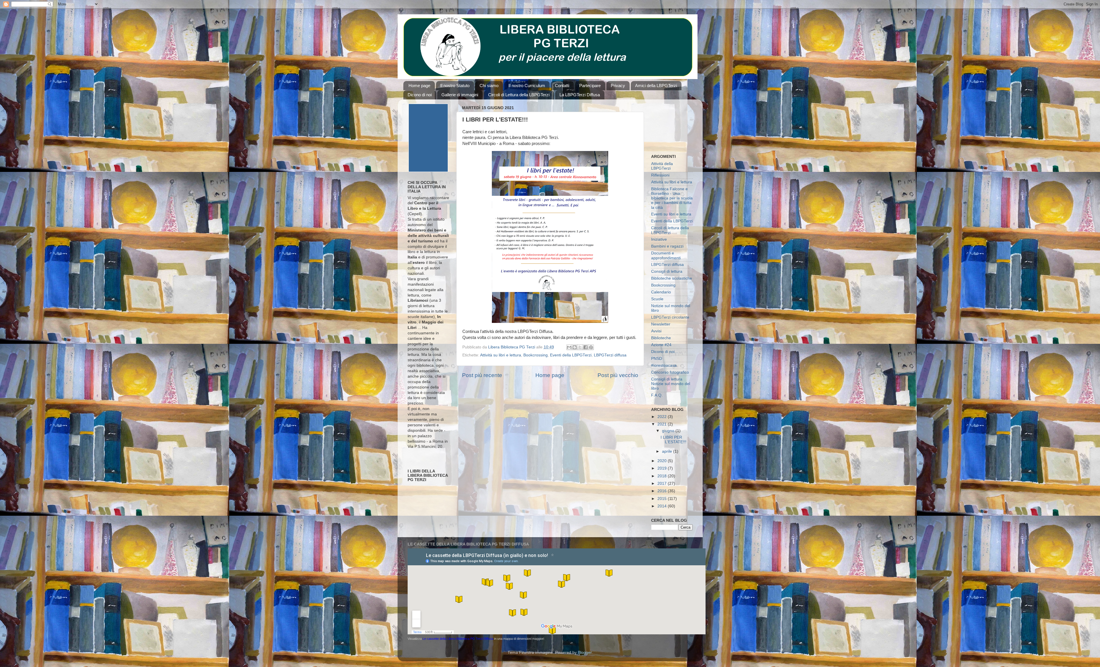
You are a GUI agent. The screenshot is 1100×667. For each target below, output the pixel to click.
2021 (662, 424)
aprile (667, 451)
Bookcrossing (535, 355)
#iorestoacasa (664, 365)
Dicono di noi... (664, 352)
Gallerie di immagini (459, 94)
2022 (662, 417)
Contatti (562, 85)
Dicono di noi (420, 94)
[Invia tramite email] (569, 347)
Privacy (618, 85)
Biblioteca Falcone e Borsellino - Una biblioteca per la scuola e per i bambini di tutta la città (672, 198)
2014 (662, 506)
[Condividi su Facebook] (585, 347)
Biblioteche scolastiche (671, 278)
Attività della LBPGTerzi (662, 166)
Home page (419, 85)
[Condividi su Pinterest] (591, 347)
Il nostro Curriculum (526, 85)
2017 (662, 483)
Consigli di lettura (666, 271)
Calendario (661, 292)
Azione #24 (661, 345)
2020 (662, 461)
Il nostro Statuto (455, 85)
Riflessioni (660, 175)
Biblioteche (661, 338)
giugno (668, 431)
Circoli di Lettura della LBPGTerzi (518, 94)
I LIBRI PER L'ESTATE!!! (673, 439)
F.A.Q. (657, 395)
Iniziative (659, 239)
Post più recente (482, 375)
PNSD (656, 358)
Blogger (585, 652)
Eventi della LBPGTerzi (571, 355)
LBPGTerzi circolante (670, 317)
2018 (662, 476)
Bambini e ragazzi (667, 246)
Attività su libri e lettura (500, 355)
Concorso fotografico (670, 372)
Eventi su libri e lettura (671, 214)
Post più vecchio (618, 375)
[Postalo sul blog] (575, 347)
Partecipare (590, 85)
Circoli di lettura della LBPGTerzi (670, 230)
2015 (662, 499)
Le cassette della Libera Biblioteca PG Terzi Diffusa (458, 638)
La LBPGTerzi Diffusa (579, 94)
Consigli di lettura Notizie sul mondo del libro (670, 384)
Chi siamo (489, 85)
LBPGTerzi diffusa (610, 355)
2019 (662, 468)
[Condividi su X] (580, 347)
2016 (662, 491)
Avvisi (656, 331)
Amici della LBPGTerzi (656, 85)
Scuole (657, 299)
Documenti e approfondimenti (666, 255)
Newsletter (660, 324)
